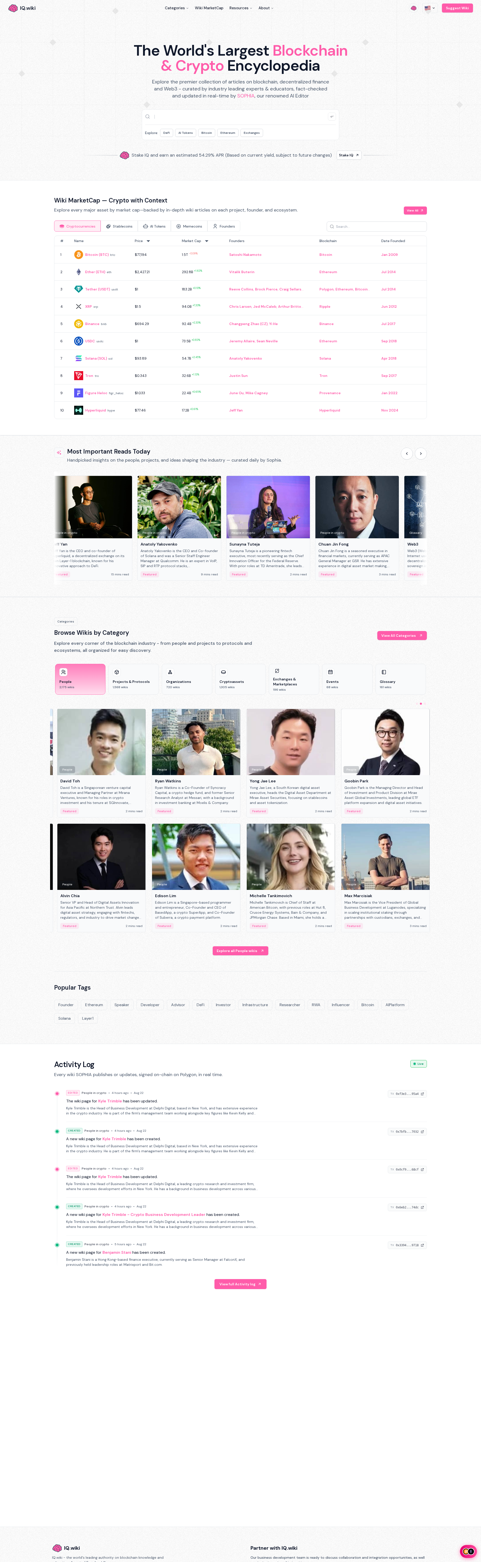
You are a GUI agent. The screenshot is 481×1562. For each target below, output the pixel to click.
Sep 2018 (389, 341)
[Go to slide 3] (425, 704)
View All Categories (398, 635)
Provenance (330, 393)
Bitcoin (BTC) (97, 254)
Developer (150, 1004)
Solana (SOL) (96, 358)
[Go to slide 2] (421, 704)
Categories (175, 8)
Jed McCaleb (264, 306)
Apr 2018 (389, 358)
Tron (89, 375)
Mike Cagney (257, 393)
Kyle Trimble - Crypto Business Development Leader (153, 1214)
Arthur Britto (289, 306)
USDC (90, 341)
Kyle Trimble (110, 1101)
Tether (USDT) (97, 289)
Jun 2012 (389, 306)
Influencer (341, 1004)
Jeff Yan (236, 410)
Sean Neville (267, 341)
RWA (316, 1004)
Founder (66, 1004)
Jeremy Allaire (242, 341)
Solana (325, 358)
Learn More (326, 155)
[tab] (77, 226)
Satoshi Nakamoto (245, 254)
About (264, 8)
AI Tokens (185, 133)
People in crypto (94, 1093)
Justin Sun (238, 375)
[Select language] (430, 8)
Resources (239, 8)
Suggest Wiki (457, 8)
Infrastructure (255, 1004)
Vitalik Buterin (242, 272)
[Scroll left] (407, 454)
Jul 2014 (388, 272)
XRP (88, 306)
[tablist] (147, 226)
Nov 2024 (389, 410)
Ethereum (227, 133)
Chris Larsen (240, 306)
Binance (92, 324)
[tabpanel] (240, 327)
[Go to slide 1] (417, 704)
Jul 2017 (388, 324)
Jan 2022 (389, 393)
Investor (223, 1004)
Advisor (178, 1004)
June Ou (236, 393)
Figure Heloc (96, 393)
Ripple (324, 306)
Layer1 (87, 1018)
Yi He (273, 324)
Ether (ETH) (95, 272)
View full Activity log (237, 1284)
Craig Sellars (290, 289)
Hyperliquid (95, 410)
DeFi (166, 133)
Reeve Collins (241, 289)
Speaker (121, 1004)
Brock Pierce (266, 289)
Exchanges (252, 133)
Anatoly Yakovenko (245, 358)
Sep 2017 (389, 375)
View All (412, 211)
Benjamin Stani (116, 1252)
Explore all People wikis (237, 951)
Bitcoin (206, 133)
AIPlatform (395, 1004)
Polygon (326, 289)
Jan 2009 (389, 254)
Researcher (290, 1004)
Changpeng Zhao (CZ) (248, 324)
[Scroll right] (421, 454)
